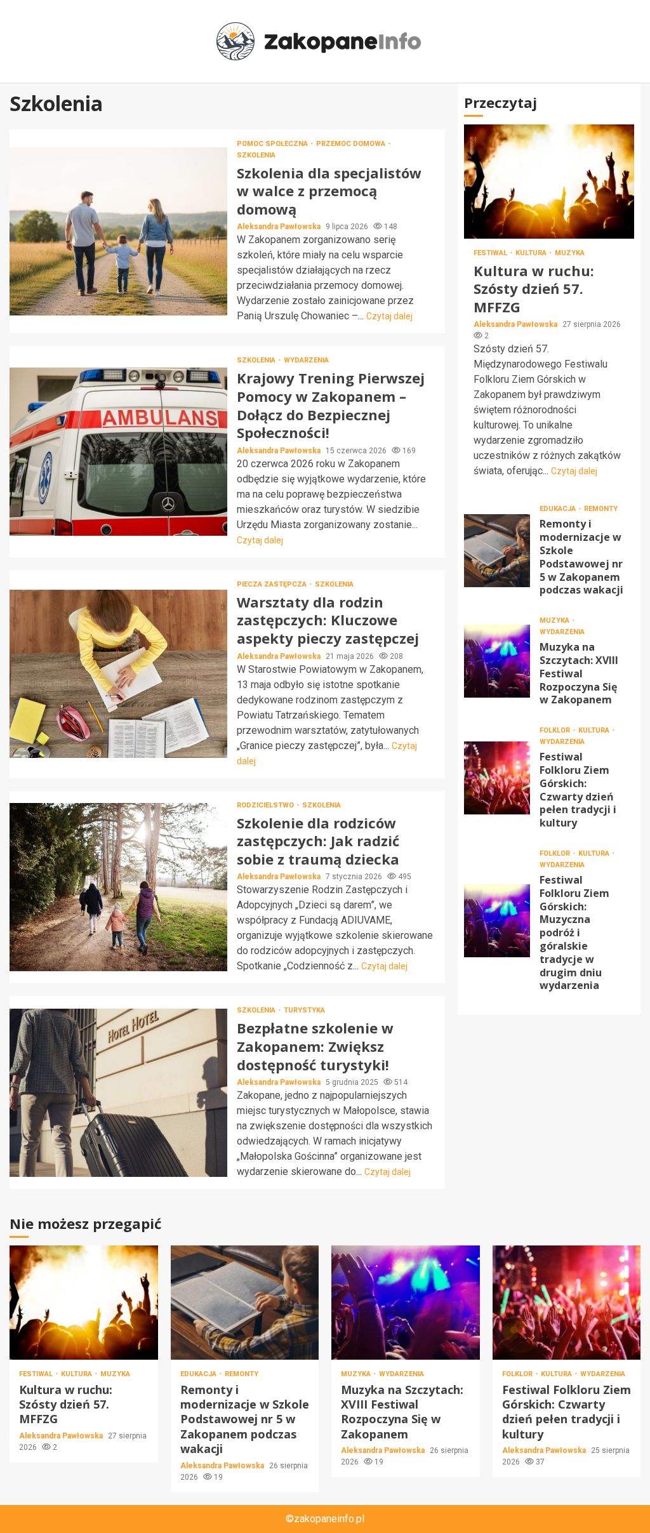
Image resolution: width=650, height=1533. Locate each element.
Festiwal (491, 252)
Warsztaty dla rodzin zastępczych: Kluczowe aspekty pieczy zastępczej (118, 674)
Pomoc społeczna (273, 143)
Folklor (556, 730)
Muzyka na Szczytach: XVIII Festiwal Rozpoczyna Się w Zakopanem (497, 661)
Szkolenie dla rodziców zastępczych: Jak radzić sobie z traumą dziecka (118, 887)
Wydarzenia (306, 360)
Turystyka (304, 1010)
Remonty (601, 508)
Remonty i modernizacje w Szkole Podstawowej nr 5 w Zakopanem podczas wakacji (497, 550)
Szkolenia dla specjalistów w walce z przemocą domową (118, 231)
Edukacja (559, 508)
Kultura (531, 252)
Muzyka (570, 252)
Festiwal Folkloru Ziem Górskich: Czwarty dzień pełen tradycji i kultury (497, 777)
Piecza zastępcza (272, 584)
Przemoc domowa (351, 143)
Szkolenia (256, 155)
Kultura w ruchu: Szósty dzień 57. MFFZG (549, 181)
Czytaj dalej (389, 316)
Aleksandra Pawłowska (279, 226)
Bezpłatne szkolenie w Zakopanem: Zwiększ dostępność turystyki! (118, 1093)
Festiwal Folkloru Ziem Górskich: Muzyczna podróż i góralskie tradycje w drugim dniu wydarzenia (497, 920)
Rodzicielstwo (266, 805)
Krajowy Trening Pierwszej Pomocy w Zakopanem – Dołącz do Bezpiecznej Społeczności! (118, 452)
